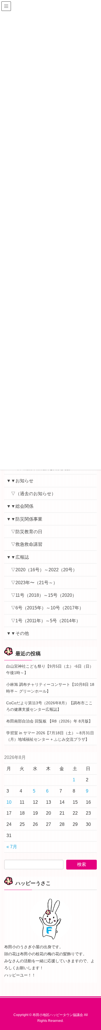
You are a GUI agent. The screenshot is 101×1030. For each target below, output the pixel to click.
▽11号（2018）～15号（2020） (44, 595)
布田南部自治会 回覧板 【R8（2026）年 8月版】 (49, 721)
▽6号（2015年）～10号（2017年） (47, 607)
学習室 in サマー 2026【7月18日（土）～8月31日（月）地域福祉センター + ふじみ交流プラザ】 (50, 736)
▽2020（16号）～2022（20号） (44, 569)
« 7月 (11, 846)
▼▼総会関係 (19, 506)
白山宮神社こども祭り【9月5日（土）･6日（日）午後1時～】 (49, 669)
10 (9, 802)
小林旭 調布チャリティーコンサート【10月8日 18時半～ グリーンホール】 (50, 687)
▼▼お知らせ (19, 480)
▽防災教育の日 (26, 531)
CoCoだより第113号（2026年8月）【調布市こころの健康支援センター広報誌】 (49, 706)
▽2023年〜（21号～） (34, 582)
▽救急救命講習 (26, 544)
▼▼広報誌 (17, 557)
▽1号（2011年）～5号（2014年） (46, 620)
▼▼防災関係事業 (24, 519)
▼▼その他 (17, 633)
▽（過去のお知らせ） (33, 493)
